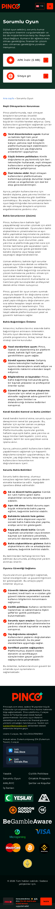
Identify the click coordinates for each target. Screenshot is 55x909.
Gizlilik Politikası (38, 773)
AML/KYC (8, 783)
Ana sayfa (8, 98)
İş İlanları (8, 788)
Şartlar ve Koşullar (40, 783)
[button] (40, 6)
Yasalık (7, 773)
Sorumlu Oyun (12, 778)
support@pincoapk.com (15, 726)
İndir (46, 901)
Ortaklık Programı (39, 778)
